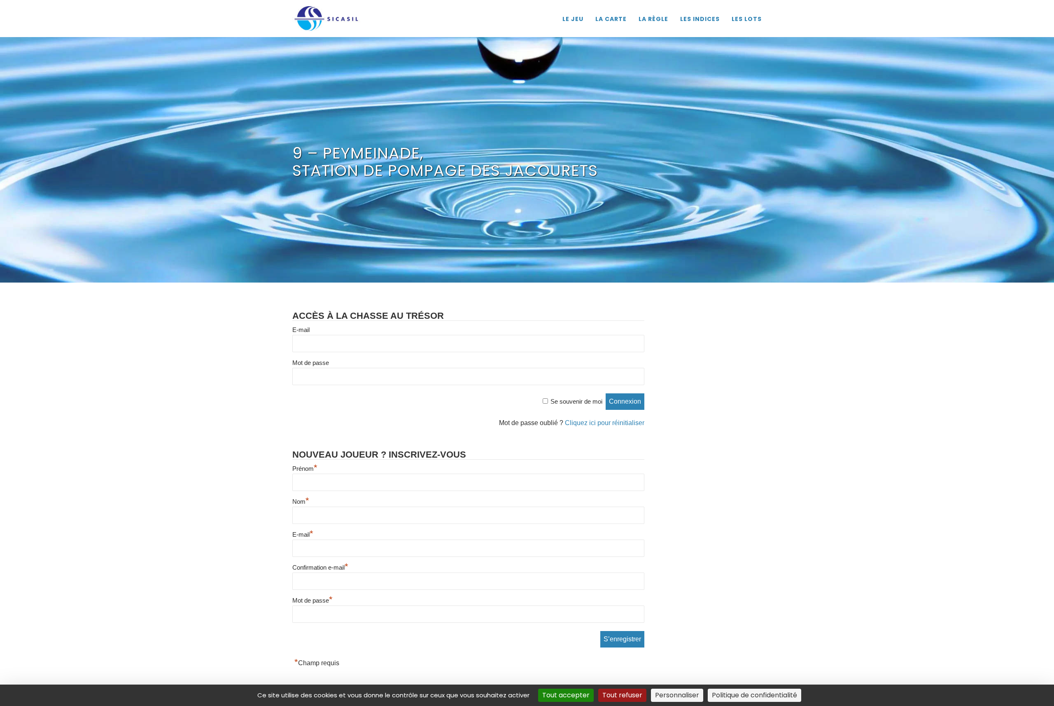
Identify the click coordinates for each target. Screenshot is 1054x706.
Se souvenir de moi (576, 401)
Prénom (304, 468)
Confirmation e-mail (320, 567)
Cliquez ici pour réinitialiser (604, 422)
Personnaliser (677, 695)
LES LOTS (747, 19)
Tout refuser (622, 695)
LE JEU (572, 19)
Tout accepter (566, 695)
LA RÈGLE (653, 19)
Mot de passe (310, 362)
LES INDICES (700, 19)
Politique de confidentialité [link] (754, 695)
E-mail (301, 329)
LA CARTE (611, 19)
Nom (300, 501)
